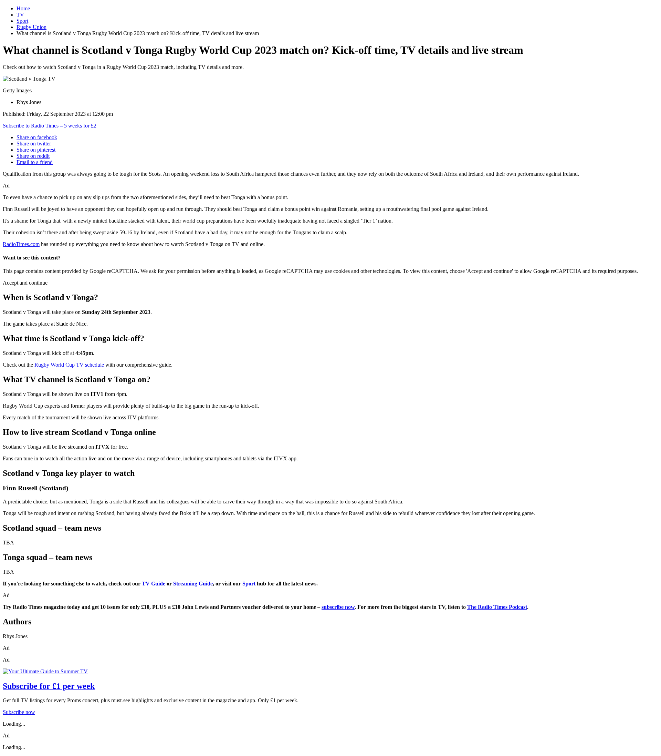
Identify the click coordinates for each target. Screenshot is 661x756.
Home (23, 8)
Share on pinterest (36, 150)
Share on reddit (33, 156)
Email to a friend (35, 162)
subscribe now (338, 607)
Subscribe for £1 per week (49, 686)
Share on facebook (37, 137)
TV (20, 15)
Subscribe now (19, 712)
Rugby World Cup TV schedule (69, 365)
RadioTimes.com (21, 244)
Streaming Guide (193, 583)
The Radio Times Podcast (497, 607)
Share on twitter (34, 143)
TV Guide (153, 583)
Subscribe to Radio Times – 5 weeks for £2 (49, 126)
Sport (22, 21)
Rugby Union (31, 27)
